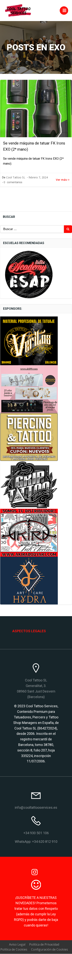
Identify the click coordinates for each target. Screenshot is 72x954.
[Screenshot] (29, 580)
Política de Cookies (13, 949)
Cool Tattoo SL (15, 177)
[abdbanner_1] (29, 532)
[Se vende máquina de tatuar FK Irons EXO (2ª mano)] (36, 108)
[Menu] (64, 10)
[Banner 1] (29, 389)
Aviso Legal (17, 944)
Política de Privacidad (44, 944)
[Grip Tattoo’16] (29, 485)
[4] (29, 340)
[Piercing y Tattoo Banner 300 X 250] (29, 437)
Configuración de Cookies (49, 949)
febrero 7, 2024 (38, 177)
